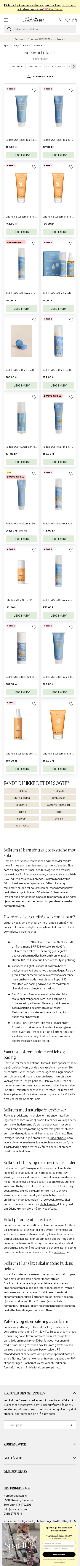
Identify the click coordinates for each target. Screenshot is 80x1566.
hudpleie (24, 1151)
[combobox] (40, 29)
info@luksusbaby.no (16, 1509)
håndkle (28, 1367)
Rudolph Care (57, 1138)
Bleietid (26, 45)
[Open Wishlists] (67, 20)
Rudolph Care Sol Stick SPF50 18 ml (26, 676)
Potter (58, 811)
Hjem (6, 45)
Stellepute (58, 790)
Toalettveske (21, 825)
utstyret (49, 901)
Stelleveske (58, 797)
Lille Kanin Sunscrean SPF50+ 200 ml (26, 216)
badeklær (59, 1252)
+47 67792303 (22, 1504)
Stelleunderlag (21, 797)
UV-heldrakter (48, 1204)
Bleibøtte (21, 804)
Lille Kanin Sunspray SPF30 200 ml (25, 753)
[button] (74, 20)
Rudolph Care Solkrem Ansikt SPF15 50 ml (29, 293)
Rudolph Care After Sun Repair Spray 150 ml (30, 446)
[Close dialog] (75, 1525)
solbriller (63, 1305)
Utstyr (16, 45)
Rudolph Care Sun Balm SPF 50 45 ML (27, 370)
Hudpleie (21, 811)
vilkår (60, 1404)
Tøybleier (59, 818)
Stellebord (22, 790)
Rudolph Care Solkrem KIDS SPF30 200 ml (29, 139)
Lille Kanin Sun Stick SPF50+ (22, 600)
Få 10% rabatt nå (59, 1554)
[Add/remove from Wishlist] (34, 90)
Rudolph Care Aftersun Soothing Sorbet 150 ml (32, 523)
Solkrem (38, 45)
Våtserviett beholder (58, 804)
